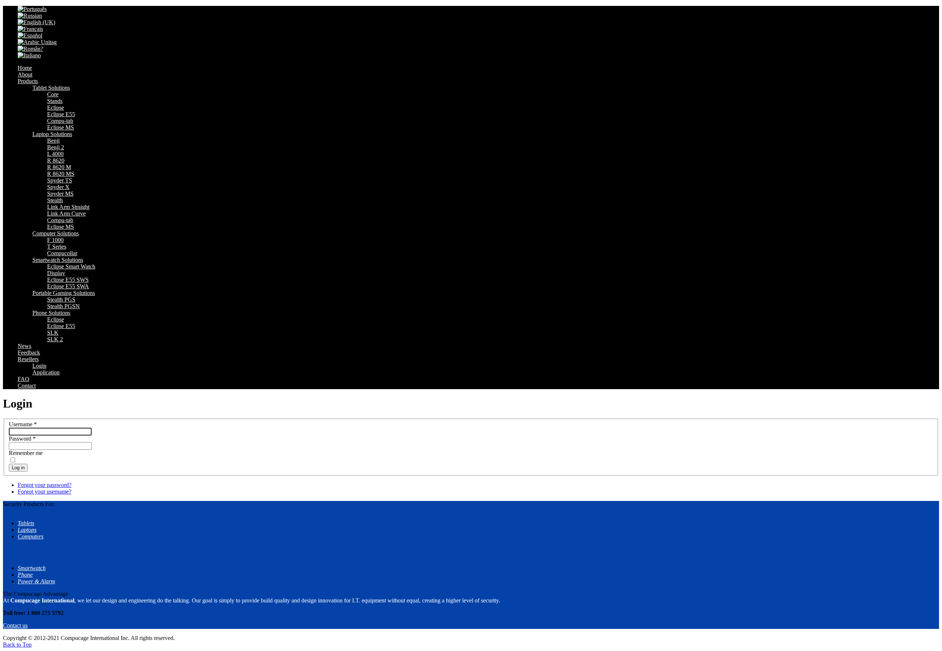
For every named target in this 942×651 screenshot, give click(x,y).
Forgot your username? (44, 491)
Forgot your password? (44, 485)
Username (23, 424)
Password (22, 438)
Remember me (26, 453)
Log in (18, 467)
